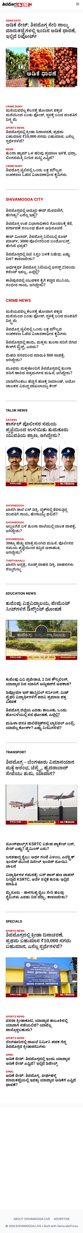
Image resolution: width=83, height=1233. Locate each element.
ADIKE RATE (13, 21)
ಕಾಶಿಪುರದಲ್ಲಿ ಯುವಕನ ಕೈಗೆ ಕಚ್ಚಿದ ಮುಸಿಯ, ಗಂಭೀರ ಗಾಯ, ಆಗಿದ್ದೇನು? (38, 283)
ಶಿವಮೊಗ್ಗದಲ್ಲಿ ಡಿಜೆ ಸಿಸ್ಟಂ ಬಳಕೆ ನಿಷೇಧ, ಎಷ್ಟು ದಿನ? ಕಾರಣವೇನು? (38, 257)
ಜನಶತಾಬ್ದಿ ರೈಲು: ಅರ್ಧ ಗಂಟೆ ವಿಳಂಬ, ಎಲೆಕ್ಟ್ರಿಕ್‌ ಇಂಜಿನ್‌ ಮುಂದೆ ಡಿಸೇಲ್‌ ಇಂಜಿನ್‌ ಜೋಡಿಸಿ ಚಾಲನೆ (40, 863)
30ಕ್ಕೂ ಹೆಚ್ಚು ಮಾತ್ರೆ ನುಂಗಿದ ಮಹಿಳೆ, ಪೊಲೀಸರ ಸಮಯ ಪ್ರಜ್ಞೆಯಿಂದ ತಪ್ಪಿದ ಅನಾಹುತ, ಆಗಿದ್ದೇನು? (39, 549)
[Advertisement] (41, 1158)
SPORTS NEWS (15, 128)
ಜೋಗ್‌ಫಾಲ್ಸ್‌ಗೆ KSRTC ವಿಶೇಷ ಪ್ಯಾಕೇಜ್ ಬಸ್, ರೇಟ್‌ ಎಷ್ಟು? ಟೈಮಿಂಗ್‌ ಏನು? (40, 847)
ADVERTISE (62, 1219)
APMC (10, 1055)
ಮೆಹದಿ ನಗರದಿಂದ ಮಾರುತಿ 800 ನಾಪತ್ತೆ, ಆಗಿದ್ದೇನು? (35, 358)
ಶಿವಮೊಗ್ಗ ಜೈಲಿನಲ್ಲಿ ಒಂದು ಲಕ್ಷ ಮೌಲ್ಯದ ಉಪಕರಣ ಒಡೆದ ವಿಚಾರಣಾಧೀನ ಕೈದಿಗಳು (36, 173)
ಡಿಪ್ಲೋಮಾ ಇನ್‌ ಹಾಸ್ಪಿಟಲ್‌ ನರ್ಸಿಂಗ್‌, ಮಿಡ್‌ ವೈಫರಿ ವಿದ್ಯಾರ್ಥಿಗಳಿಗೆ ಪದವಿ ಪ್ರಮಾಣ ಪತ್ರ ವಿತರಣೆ (37, 698)
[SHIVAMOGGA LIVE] (17, 5)
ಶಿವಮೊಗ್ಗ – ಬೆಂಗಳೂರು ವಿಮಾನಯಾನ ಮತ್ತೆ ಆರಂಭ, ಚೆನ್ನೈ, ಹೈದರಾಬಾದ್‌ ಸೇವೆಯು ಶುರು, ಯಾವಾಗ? (40, 769)
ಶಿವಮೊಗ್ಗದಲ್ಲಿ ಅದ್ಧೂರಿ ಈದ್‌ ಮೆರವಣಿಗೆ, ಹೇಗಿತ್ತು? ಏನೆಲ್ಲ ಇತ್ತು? (35, 213)
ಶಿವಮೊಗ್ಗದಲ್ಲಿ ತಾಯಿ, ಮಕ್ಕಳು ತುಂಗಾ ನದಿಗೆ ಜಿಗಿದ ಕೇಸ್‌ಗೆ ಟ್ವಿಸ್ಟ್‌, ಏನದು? (41, 345)
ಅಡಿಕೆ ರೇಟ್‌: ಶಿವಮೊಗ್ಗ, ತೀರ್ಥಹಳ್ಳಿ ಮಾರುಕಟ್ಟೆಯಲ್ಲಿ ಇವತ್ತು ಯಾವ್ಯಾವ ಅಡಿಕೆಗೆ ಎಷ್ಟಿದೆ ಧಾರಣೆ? (41, 1081)
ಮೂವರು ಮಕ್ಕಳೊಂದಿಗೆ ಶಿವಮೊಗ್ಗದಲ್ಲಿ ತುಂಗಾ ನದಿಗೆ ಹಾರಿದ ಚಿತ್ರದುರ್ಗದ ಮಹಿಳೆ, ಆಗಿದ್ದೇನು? (39, 371)
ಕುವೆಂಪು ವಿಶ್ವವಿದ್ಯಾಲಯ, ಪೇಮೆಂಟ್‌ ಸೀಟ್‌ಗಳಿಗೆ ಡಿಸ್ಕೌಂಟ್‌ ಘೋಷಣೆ (38, 607)
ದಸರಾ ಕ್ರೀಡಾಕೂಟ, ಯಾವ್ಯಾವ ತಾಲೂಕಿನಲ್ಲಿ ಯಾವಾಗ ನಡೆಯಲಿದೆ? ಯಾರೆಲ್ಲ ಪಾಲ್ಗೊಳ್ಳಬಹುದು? (36, 1026)
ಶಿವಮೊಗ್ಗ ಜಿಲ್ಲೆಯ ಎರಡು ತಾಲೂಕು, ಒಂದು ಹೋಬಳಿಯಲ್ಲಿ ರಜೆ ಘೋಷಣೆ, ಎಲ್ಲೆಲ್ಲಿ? (36, 713)
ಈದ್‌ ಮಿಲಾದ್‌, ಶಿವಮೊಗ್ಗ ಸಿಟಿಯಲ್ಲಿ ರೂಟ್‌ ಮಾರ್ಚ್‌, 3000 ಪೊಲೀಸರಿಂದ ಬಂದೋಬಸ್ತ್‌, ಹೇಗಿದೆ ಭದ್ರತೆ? (38, 242)
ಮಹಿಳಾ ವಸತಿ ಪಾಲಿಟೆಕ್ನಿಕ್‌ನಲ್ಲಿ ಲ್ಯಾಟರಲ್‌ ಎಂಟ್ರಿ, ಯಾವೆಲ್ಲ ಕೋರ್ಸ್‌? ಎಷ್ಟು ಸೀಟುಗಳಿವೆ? (40, 726)
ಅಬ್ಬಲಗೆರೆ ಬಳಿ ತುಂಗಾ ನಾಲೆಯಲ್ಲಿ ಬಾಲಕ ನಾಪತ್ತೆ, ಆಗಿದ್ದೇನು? (41, 529)
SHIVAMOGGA (15, 506)
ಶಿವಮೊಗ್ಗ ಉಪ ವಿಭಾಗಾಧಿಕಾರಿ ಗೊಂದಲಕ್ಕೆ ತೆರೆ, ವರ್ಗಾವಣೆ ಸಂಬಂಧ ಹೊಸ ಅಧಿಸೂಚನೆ (39, 226)
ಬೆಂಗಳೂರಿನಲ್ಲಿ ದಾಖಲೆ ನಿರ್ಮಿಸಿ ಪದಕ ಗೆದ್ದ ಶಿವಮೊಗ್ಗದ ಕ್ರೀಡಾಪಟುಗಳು (36, 1045)
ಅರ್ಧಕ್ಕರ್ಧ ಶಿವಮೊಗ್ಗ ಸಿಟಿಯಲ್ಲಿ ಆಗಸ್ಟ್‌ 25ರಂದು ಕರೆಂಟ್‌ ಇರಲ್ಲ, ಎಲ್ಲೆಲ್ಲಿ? (40, 270)
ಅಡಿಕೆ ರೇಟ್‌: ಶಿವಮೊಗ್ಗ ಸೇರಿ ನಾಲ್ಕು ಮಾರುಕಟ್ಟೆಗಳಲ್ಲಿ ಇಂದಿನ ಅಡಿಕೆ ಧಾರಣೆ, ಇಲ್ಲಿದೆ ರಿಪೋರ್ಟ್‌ (41, 32)
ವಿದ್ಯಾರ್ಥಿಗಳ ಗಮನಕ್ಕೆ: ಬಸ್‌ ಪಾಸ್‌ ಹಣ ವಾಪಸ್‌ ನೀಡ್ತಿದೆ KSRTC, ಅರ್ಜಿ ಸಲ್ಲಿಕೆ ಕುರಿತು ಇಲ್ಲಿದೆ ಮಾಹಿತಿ (40, 880)
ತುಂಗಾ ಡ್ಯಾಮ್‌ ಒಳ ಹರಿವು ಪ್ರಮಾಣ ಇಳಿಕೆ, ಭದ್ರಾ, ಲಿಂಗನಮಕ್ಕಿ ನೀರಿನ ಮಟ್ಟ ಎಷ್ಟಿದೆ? (41, 156)
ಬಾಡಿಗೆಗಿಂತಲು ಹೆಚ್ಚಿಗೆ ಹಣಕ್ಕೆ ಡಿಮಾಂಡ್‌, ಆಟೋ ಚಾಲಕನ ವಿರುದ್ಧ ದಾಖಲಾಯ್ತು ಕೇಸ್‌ (40, 384)
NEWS (10, 150)
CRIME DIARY (14, 107)
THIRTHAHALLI (15, 561)
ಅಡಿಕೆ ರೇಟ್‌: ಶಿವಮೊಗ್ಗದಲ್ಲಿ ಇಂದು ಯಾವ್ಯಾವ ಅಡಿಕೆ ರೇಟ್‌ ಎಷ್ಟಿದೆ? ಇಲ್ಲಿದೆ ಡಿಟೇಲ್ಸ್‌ (38, 1062)
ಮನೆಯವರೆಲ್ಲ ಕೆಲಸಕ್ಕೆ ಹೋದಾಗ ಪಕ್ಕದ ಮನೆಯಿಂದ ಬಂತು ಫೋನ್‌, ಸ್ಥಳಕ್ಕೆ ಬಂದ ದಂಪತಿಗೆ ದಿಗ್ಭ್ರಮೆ (41, 116)
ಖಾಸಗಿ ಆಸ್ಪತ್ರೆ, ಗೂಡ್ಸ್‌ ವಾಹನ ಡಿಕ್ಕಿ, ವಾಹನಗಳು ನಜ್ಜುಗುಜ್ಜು (40, 567)
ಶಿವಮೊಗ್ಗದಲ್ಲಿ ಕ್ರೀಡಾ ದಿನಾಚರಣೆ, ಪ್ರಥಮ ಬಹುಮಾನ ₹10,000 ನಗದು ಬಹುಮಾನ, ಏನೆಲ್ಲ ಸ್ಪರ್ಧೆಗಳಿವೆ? (40, 137)
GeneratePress (67, 1226)
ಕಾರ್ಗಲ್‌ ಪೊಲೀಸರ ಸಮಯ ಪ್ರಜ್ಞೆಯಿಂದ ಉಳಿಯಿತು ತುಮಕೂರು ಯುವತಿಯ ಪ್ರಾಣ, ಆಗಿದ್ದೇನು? (37, 431)
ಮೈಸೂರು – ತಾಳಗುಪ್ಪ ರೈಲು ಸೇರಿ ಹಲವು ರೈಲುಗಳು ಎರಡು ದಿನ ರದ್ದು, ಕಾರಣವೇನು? (37, 895)
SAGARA (11, 420)
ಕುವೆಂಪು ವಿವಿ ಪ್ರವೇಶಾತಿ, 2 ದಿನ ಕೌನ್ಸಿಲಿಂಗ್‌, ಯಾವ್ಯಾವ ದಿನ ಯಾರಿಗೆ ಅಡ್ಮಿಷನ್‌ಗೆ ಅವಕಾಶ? (38, 682)
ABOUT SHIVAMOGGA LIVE (32, 1219)
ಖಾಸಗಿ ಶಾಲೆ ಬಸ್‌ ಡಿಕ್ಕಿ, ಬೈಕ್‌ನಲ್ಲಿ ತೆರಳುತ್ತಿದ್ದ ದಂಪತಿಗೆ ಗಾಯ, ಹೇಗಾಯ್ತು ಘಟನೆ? (36, 512)
